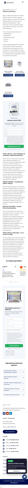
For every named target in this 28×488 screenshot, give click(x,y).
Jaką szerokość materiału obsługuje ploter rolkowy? (10, 371)
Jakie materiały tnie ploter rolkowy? (10, 377)
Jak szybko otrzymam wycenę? (11, 394)
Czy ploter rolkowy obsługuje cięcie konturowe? (12, 383)
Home (4, 9)
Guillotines (5, 470)
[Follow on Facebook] (4, 413)
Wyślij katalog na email (14, 146)
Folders (5, 466)
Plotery (8, 9)
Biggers (5, 463)
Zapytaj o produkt (8, 75)
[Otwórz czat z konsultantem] (24, 477)
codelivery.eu (14, 482)
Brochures (5, 473)
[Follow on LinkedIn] (10, 413)
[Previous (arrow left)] (0, 487)
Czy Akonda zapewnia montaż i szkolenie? (12, 389)
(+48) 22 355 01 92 (11, 427)
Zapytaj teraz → (16, 471)
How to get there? (10, 431)
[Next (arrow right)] (1, 487)
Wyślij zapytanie (14, 345)
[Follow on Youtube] (7, 413)
